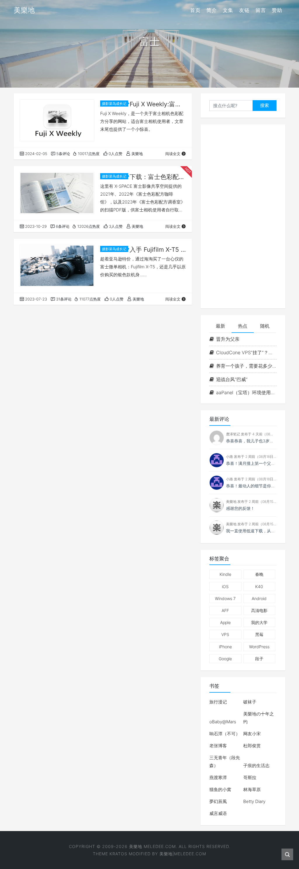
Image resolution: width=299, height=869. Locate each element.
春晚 (259, 574)
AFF (225, 610)
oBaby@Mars (222, 721)
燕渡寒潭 (218, 777)
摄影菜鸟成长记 (114, 103)
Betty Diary (254, 801)
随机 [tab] (265, 326)
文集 (228, 10)
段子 (259, 658)
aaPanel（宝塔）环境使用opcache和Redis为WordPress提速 (246, 392)
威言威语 (218, 813)
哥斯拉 (249, 777)
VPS (225, 634)
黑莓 (259, 634)
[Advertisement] (243, 216)
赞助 (277, 10)
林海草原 (252, 789)
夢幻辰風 (218, 801)
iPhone (225, 646)
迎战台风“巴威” (232, 379)
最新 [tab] (220, 326)
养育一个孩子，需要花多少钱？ (246, 366)
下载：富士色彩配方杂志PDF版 (158, 176)
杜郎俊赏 (252, 745)
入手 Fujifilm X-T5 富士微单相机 (158, 249)
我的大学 (259, 622)
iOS (225, 586)
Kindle (225, 574)
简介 (211, 10)
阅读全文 (172, 153)
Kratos (118, 853)
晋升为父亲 (227, 339)
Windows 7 (225, 598)
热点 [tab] (242, 326)
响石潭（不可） (224, 733)
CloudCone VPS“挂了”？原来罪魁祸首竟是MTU (246, 352)
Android (259, 598)
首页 (195, 10)
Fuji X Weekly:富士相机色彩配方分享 (158, 104)
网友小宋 (252, 733)
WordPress (259, 646)
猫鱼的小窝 (220, 789)
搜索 (264, 105)
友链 (244, 10)
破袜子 (249, 702)
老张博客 (218, 745)
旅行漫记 (218, 702)
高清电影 (259, 610)
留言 (260, 10)
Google (225, 658)
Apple (225, 622)
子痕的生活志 (256, 765)
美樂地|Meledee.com (182, 853)
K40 (259, 586)
